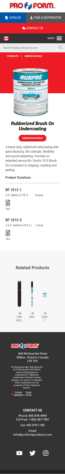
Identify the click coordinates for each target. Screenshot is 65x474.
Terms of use (28, 393)
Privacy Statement (18, 393)
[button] (56, 37)
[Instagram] (46, 453)
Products (12, 56)
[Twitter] (32, 453)
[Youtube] (19, 453)
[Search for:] (28, 47)
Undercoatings (33, 56)
